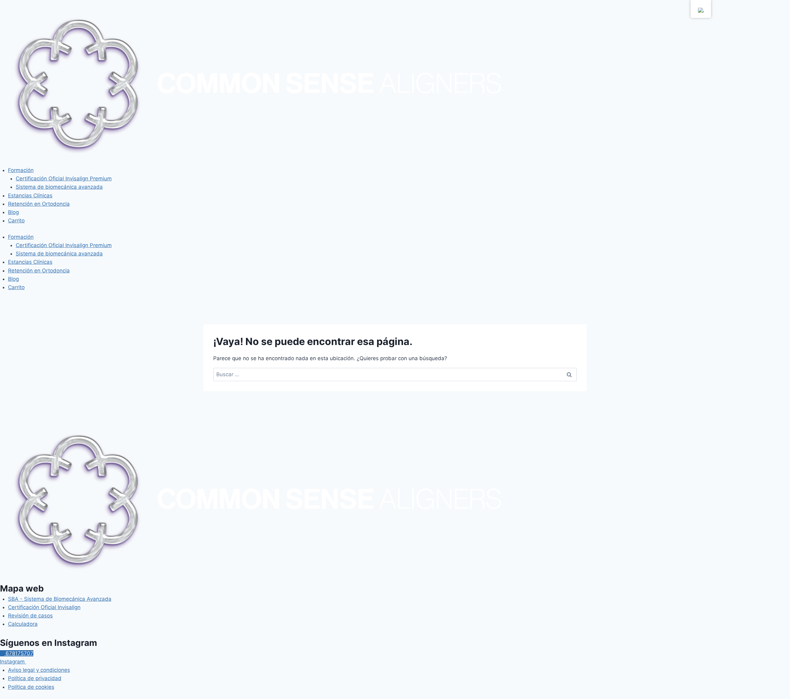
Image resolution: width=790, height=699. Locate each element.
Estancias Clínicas (30, 195)
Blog (13, 212)
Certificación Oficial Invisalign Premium (64, 178)
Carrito (16, 220)
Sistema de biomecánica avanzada (59, 187)
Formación (21, 170)
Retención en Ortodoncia (39, 204)
